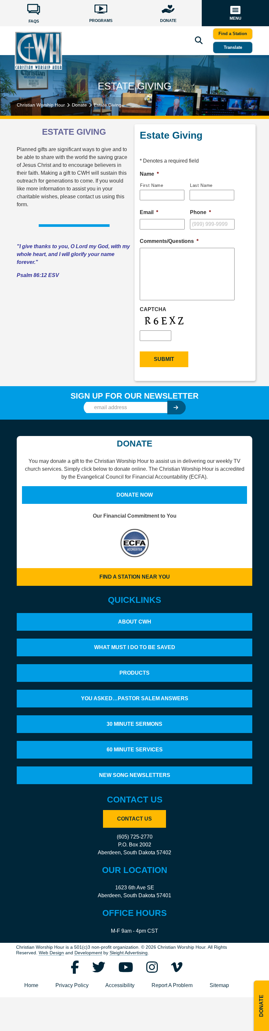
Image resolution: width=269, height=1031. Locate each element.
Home (31, 985)
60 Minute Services (135, 749)
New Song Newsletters (134, 775)
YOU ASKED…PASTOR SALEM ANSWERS (134, 698)
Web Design (51, 952)
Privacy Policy (72, 985)
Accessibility (119, 985)
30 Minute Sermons (134, 724)
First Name (151, 185)
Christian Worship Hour (41, 105)
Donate (79, 105)
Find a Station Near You (134, 577)
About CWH (134, 622)
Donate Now (134, 495)
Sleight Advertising (129, 952)
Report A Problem (172, 985)
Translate (233, 47)
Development (88, 952)
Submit (164, 359)
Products (134, 673)
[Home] (38, 50)
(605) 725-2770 (135, 837)
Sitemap (219, 985)
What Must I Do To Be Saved (134, 647)
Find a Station (232, 33)
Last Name (201, 185)
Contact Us (134, 819)
